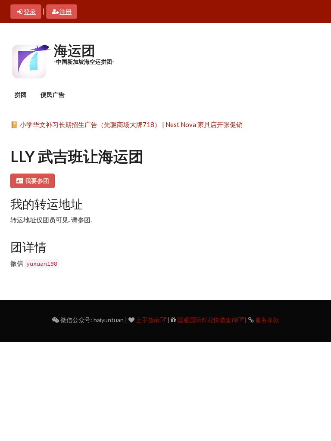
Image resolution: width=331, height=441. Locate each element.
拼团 (21, 94)
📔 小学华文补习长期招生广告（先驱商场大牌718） (85, 124)
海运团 (74, 50)
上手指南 (148, 319)
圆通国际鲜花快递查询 (207, 319)
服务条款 (267, 319)
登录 (30, 11)
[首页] (31, 60)
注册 (65, 11)
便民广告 (53, 94)
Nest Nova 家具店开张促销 (204, 124)
